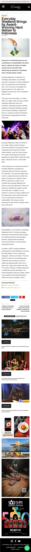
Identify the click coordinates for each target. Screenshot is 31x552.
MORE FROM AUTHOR (21, 316)
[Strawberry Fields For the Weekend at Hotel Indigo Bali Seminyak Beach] (15, 328)
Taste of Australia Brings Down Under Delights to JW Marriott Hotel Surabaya (23, 308)
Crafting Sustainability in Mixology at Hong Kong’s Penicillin (8, 307)
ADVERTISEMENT (11, 547)
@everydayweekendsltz (11, 285)
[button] (28, 7)
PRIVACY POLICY (15, 549)
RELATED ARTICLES (9, 316)
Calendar (6, 342)
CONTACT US (21, 547)
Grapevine (4, 15)
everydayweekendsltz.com (12, 287)
